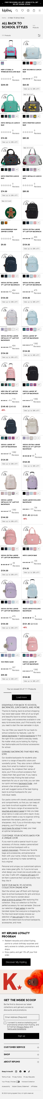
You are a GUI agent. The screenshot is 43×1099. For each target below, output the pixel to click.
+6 (17, 116)
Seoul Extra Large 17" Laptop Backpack (32, 231)
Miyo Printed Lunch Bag (32, 124)
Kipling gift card (28, 875)
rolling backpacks (27, 736)
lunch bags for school (11, 828)
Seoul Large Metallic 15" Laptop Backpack (10, 502)
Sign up (21, 1036)
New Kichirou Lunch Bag (32, 71)
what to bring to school (12, 900)
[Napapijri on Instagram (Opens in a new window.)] (16, 1071)
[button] (2, 63)
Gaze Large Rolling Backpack (32, 501)
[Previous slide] (2, 3)
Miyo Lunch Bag (30, 555)
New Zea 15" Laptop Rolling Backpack (9, 392)
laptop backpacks (9, 736)
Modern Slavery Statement (20, 1086)
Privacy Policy (23, 1027)
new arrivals (17, 917)
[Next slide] (40, 3)
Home (4, 18)
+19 (17, 655)
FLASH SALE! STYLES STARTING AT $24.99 (21, 3)
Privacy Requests (29, 1077)
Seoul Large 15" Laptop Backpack (30, 337)
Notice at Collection (28, 1082)
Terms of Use (6, 1077)
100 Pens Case (7, 662)
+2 (17, 329)
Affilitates (34, 1086)
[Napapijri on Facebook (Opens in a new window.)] (20, 1071)
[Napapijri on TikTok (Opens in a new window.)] (29, 1071)
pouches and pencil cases (13, 811)
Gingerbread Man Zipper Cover (9, 231)
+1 (17, 385)
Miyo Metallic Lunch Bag (10, 124)
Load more (21, 697)
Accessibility (6, 1086)
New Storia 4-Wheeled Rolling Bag (10, 71)
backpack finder (25, 783)
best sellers (20, 908)
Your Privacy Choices (9, 1082)
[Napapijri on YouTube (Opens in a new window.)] (25, 1071)
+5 (38, 223)
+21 (39, 329)
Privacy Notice (17, 1077)
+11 (39, 63)
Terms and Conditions (16, 1029)
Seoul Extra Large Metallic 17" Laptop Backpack (10, 338)
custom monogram (10, 850)
